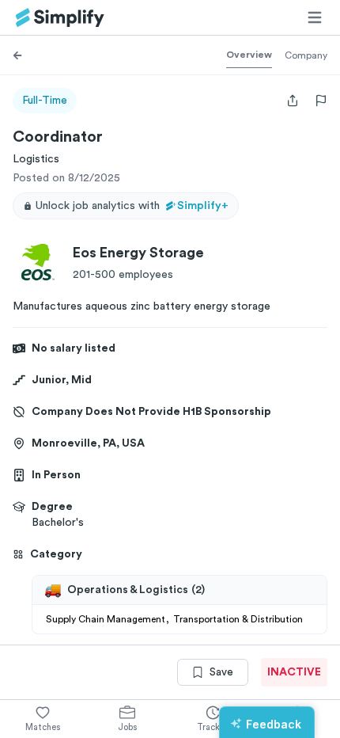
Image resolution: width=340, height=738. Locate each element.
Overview (249, 54)
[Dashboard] (60, 18)
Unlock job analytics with (132, 205)
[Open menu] (314, 17)
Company (306, 55)
